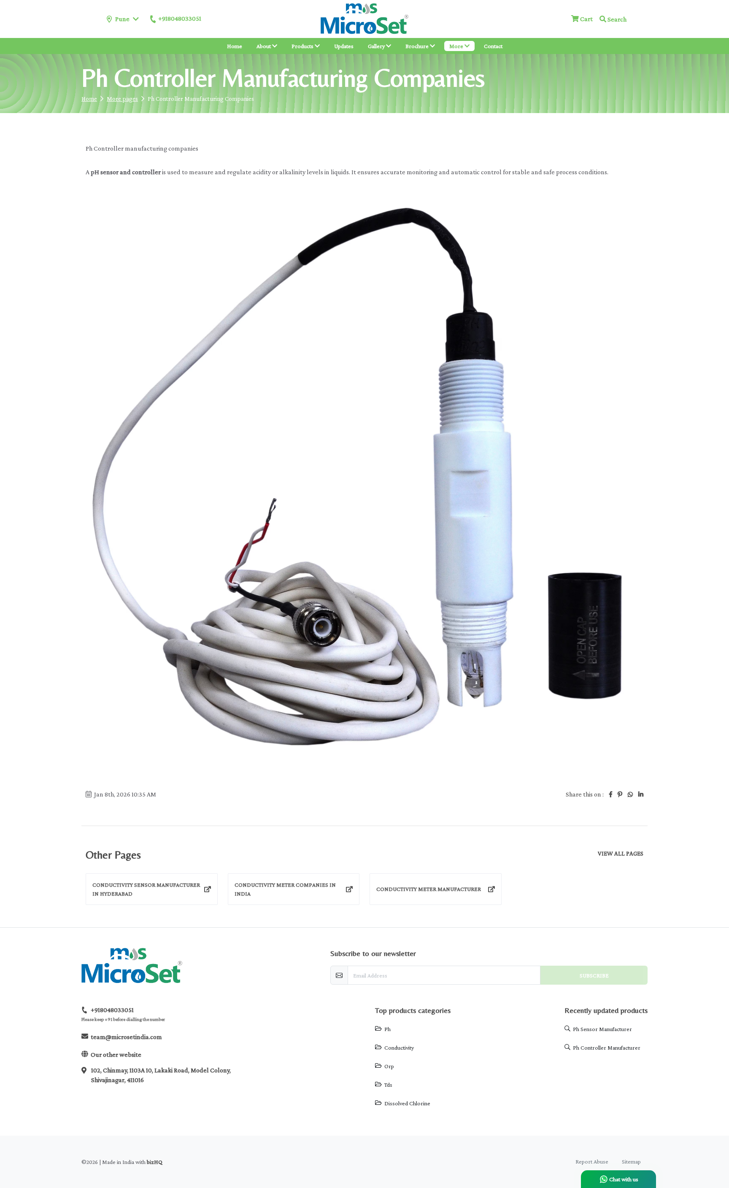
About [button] (264, 46)
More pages (122, 98)
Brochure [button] (417, 46)
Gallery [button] (377, 46)
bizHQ (154, 1161)
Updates (344, 46)
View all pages (620, 853)
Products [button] (303, 46)
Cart (586, 18)
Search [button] (616, 19)
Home (234, 46)
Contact (493, 46)
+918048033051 (179, 19)
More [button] (456, 46)
